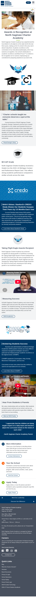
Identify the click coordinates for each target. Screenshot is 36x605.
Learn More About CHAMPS (12, 371)
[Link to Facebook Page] (3, 551)
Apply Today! (12, 492)
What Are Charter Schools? (9, 567)
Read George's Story (10, 142)
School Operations (6, 577)
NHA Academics (8, 316)
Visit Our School (13, 475)
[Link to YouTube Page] (16, 551)
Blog (3, 564)
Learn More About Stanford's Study (14, 228)
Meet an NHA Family (10, 416)
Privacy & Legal (6, 574)
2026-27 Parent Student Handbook (11, 587)
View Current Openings (8, 547)
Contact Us (8, 555)
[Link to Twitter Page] (7, 551)
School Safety (5, 579)
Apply (28, 2)
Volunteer (4, 569)
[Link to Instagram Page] (12, 551)
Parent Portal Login (7, 582)
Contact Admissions (14, 456)
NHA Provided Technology (8, 584)
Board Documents (6, 572)
